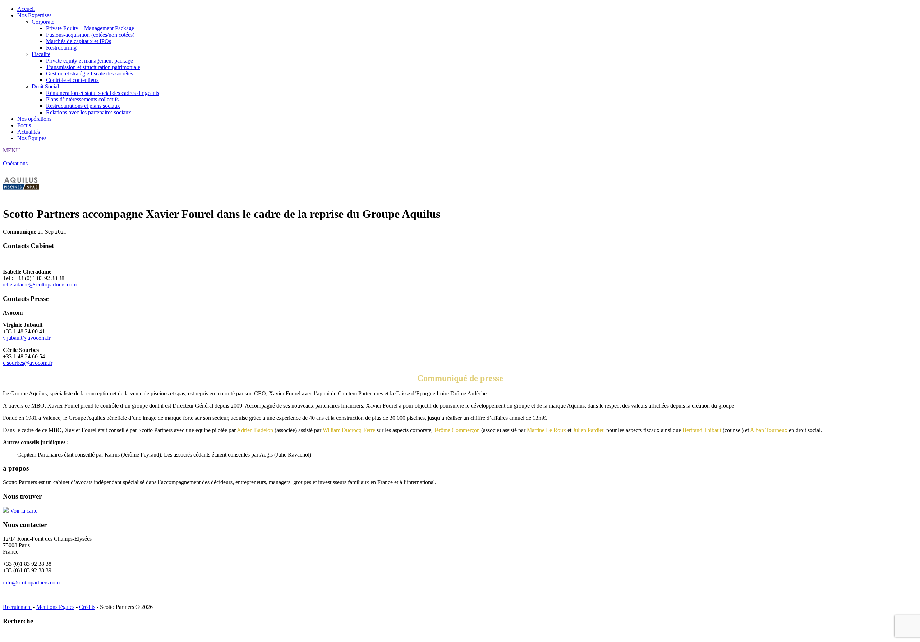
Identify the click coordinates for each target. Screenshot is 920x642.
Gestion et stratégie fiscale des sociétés (89, 73)
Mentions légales (55, 607)
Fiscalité (41, 54)
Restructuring (61, 48)
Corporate (43, 22)
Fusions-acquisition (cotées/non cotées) (90, 35)
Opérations (15, 163)
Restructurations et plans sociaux (83, 106)
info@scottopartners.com (31, 582)
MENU (11, 150)
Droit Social (45, 86)
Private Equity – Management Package (90, 28)
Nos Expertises (34, 15)
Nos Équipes (31, 138)
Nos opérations (34, 119)
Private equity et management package (89, 61)
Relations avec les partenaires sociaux (88, 112)
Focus (24, 125)
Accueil (26, 9)
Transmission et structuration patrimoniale (93, 67)
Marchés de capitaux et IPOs (78, 41)
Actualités (28, 132)
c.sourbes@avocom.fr (27, 363)
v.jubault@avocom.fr (27, 338)
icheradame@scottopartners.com (40, 284)
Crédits (87, 607)
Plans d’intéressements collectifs (82, 99)
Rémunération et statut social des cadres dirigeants (102, 93)
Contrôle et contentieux (72, 80)
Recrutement (17, 607)
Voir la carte (23, 511)
